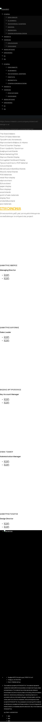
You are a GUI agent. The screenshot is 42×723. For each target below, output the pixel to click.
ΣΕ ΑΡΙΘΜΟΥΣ (12, 70)
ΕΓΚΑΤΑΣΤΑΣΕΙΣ (13, 93)
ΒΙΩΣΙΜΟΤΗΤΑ (12, 80)
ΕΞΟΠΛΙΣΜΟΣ (12, 96)
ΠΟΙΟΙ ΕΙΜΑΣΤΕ (12, 67)
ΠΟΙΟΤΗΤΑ (11, 77)
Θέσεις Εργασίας (9, 99)
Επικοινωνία (8, 103)
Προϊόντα (7, 86)
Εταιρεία (7, 64)
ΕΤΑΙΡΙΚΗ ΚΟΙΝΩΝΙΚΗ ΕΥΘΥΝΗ (17, 83)
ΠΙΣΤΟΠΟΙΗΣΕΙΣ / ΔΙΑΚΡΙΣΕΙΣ (17, 74)
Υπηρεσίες (7, 90)
